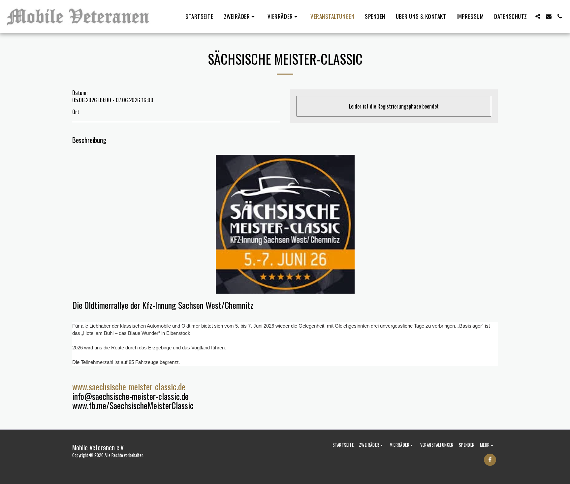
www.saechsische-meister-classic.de (128, 386)
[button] (240, 16)
